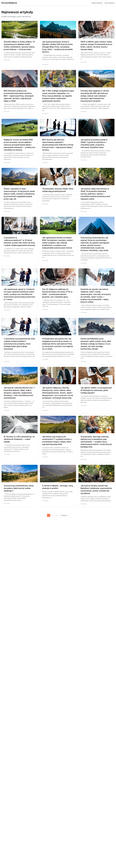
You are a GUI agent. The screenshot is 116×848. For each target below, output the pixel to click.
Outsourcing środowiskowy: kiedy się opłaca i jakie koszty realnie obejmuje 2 (19, 488)
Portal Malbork (9, 3)
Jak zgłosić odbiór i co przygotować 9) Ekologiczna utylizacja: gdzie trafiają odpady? (96, 390)
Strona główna (109, 3)
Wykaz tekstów (97, 3)
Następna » (64, 515)
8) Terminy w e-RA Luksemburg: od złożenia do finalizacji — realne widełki (19, 439)
